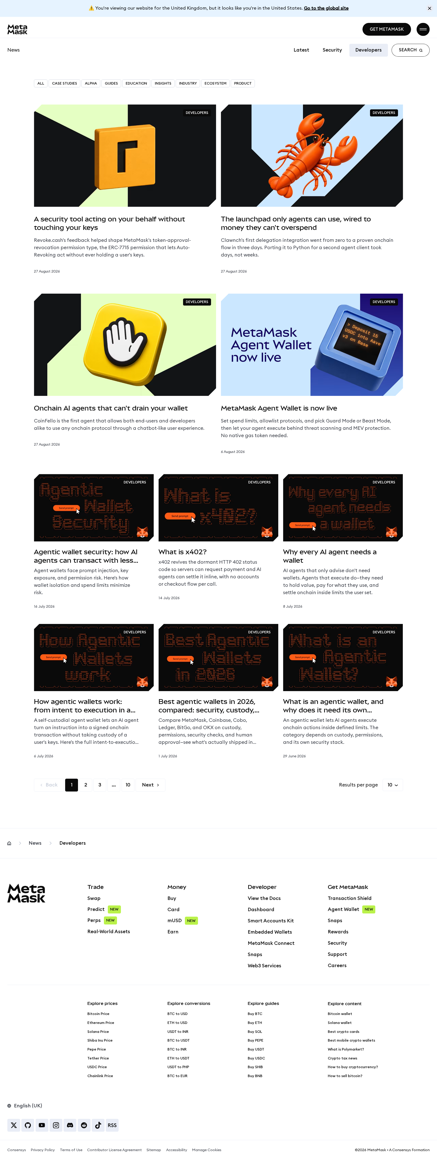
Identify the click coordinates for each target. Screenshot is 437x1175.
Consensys (16, 1150)
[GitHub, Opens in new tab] (27, 1125)
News (13, 50)
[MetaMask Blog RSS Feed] (112, 1125)
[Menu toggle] (423, 29)
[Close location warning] (429, 8)
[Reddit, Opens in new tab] (84, 1125)
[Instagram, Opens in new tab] (56, 1125)
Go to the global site (326, 8)
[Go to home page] (17, 29)
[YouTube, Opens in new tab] (42, 1125)
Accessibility (176, 1150)
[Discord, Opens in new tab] (70, 1125)
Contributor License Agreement (114, 1150)
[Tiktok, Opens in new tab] (98, 1125)
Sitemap (154, 1150)
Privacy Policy (43, 1150)
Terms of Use (71, 1150)
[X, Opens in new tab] (13, 1125)
